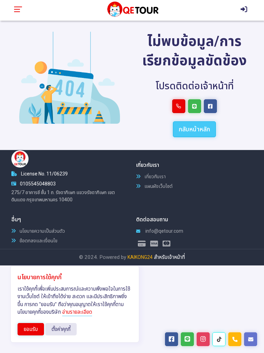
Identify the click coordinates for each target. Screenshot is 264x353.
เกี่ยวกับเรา (154, 176)
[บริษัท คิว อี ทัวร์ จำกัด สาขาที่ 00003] (132, 9)
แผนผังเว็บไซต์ (158, 186)
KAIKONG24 (140, 257)
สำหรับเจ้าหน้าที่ (169, 257)
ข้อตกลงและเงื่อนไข (38, 240)
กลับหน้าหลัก (194, 129)
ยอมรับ (31, 329)
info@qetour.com (163, 231)
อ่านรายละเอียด (77, 312)
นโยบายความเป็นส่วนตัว (42, 231)
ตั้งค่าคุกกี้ (61, 329)
